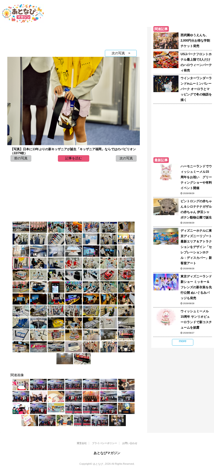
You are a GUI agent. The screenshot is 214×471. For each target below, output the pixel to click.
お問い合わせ (129, 443)
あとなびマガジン (107, 453)
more (182, 341)
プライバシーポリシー (104, 443)
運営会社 (82, 443)
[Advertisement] (73, 37)
